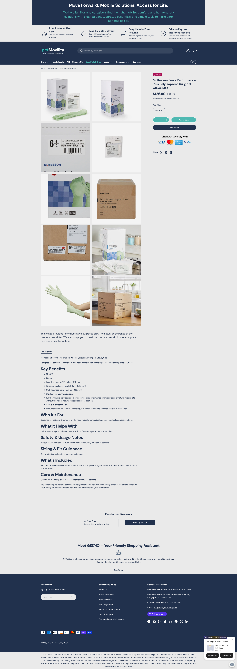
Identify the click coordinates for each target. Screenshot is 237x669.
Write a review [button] (140, 522)
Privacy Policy (105, 599)
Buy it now (174, 127)
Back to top (118, 570)
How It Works (58, 62)
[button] (195, 50)
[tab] (46, 351)
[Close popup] (232, 639)
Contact (137, 62)
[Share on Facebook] (166, 152)
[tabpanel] (91, 422)
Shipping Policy (106, 604)
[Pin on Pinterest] (171, 152)
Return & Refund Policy (109, 609)
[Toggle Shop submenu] (47, 62)
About (107, 62)
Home (43, 68)
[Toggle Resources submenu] (128, 62)
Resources (121, 62)
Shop (43, 62)
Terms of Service (106, 594)
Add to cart (184, 120)
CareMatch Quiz (93, 62)
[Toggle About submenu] (112, 62)
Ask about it (226, 655)
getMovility (50, 643)
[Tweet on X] (161, 152)
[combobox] (125, 51)
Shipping (156, 98)
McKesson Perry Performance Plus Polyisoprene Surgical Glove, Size (62, 68)
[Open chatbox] (232, 664)
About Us (103, 589)
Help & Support (106, 614)
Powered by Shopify (62, 643)
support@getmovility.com (165, 607)
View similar (212, 655)
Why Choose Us (75, 62)
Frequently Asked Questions (112, 619)
